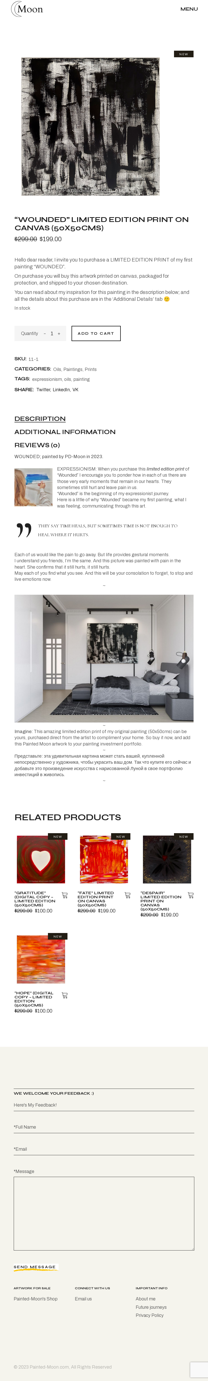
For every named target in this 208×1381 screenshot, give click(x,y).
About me (145, 1298)
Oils (57, 369)
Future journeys (151, 1307)
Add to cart (96, 333)
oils (67, 379)
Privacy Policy (150, 1315)
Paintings (72, 369)
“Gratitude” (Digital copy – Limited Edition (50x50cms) (34, 898)
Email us (83, 1298)
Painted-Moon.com (49, 1367)
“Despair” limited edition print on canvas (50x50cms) (161, 900)
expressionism (47, 379)
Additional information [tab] (65, 432)
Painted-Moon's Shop (36, 1298)
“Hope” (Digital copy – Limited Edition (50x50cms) (34, 999)
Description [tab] (40, 419)
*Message (24, 1171)
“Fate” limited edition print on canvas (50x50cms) (96, 898)
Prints (91, 369)
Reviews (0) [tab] (37, 445)
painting (81, 379)
